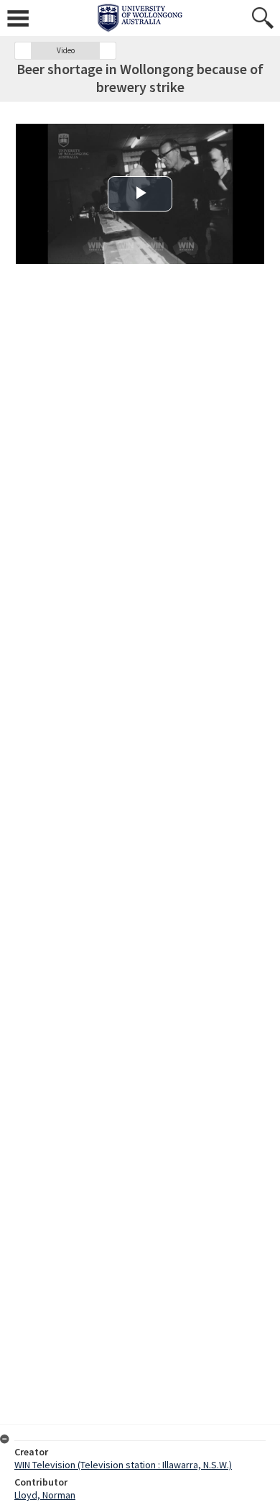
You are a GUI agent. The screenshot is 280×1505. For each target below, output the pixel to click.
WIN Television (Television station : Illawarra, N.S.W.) (123, 1464)
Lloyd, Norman (44, 1494)
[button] (23, 50)
